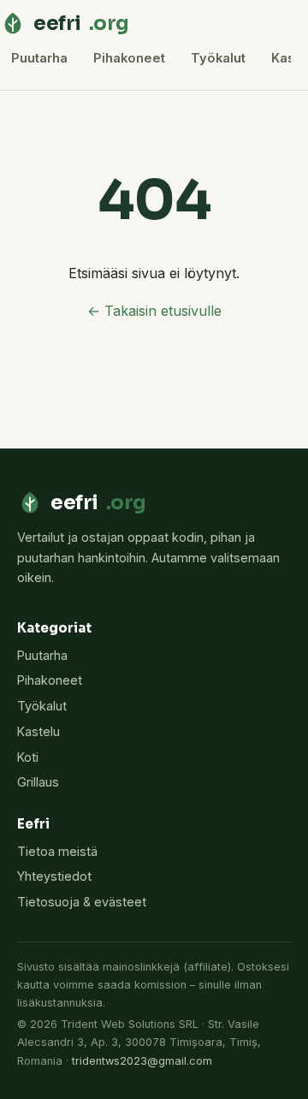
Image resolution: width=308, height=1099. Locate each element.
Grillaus (38, 782)
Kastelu (38, 731)
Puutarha (39, 58)
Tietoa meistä (57, 851)
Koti (27, 757)
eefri (81, 23)
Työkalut (218, 58)
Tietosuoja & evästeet (81, 901)
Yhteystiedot (54, 876)
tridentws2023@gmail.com (142, 1060)
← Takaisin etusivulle (154, 310)
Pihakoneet (129, 58)
